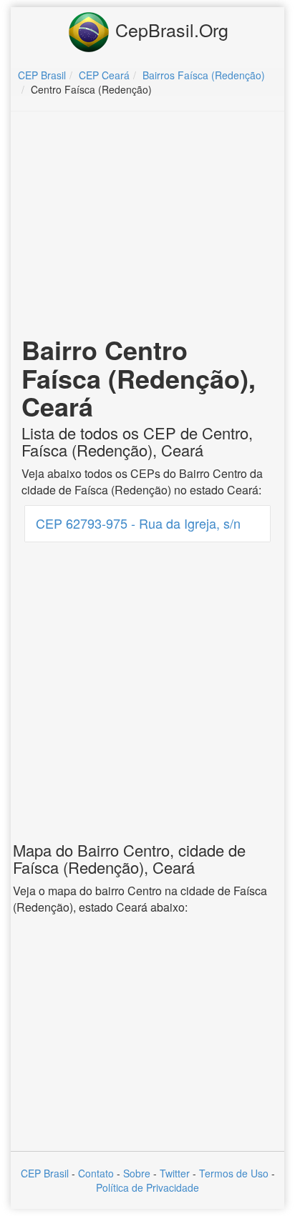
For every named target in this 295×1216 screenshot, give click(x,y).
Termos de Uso (234, 1173)
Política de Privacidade (147, 1187)
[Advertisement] (147, 226)
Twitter (175, 1173)
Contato (96, 1173)
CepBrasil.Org (169, 29)
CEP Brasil (45, 1173)
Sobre (136, 1173)
